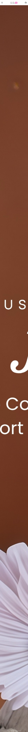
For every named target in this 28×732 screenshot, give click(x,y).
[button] (7, 730)
